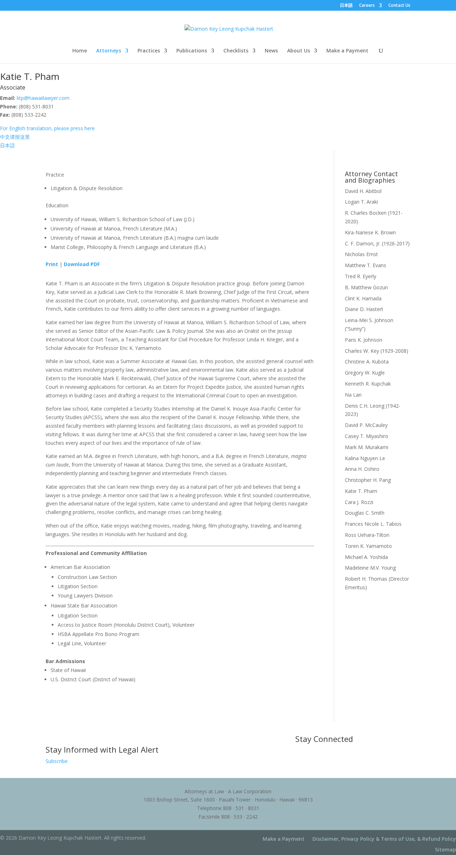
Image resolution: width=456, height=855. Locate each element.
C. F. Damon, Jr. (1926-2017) (377, 243)
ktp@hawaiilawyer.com (43, 98)
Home (79, 51)
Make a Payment (347, 51)
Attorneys (108, 51)
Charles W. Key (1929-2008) (376, 350)
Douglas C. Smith (364, 512)
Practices (149, 51)
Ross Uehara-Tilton (367, 534)
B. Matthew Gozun (366, 287)
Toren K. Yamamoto (368, 546)
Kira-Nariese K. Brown (370, 232)
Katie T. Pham (361, 491)
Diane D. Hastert (364, 309)
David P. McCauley (366, 425)
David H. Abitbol (363, 191)
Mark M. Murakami (366, 447)
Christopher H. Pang (368, 480)
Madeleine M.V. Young (370, 567)
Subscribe (57, 761)
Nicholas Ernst (361, 254)
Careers (367, 5)
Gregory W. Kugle (365, 372)
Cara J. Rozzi (359, 502)
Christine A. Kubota (367, 361)
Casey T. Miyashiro (366, 436)
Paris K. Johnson (363, 339)
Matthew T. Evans (365, 265)
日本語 (346, 5)
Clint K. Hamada (363, 298)
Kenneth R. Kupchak (368, 383)
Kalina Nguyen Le (365, 458)
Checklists (235, 51)
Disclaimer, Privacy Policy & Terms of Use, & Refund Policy (384, 839)
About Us (298, 51)
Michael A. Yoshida (366, 557)
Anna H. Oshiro (362, 468)
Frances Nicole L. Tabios (373, 523)
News (271, 51)
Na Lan (353, 394)
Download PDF (82, 264)
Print (52, 264)
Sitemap (445, 850)
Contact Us (399, 5)
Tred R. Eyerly (360, 276)
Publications (191, 51)
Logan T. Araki (361, 201)
